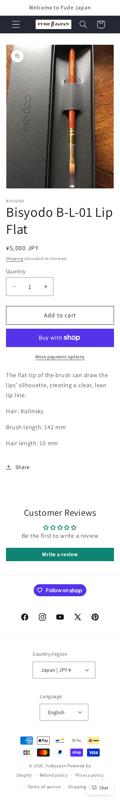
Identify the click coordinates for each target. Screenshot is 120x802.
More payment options (60, 356)
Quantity (16, 271)
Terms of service (44, 787)
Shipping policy (84, 787)
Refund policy (54, 775)
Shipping (14, 258)
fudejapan (56, 766)
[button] (16, 24)
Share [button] (22, 467)
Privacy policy (89, 775)
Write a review (60, 554)
